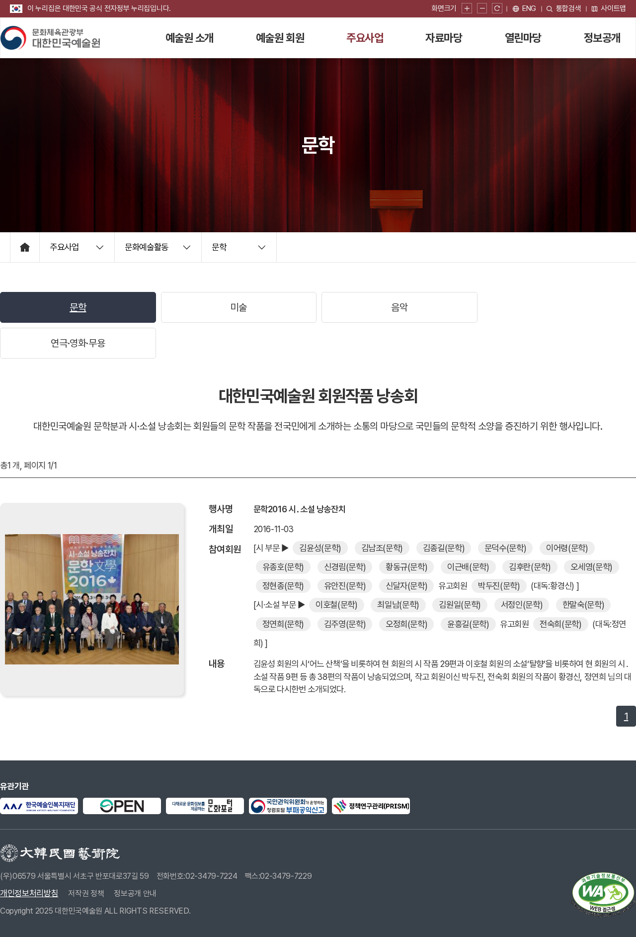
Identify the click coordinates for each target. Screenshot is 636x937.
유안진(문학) (345, 585)
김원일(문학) (460, 604)
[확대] (467, 8)
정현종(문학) (283, 585)
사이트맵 (613, 8)
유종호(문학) (283, 567)
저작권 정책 (86, 893)
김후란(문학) (530, 567)
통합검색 (568, 8)
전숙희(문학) (561, 624)
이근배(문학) (468, 567)
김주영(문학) (345, 624)
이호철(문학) (337, 604)
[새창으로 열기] (39, 806)
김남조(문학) (382, 548)
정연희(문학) (283, 624)
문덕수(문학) (505, 548)
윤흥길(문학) (468, 624)
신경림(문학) (345, 567)
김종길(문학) (444, 548)
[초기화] (497, 8)
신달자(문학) (407, 585)
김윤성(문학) (320, 548)
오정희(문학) (407, 624)
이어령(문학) (567, 548)
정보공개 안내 (135, 893)
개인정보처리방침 (29, 893)
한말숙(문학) (583, 604)
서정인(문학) (522, 604)
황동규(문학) (407, 567)
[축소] (482, 8)
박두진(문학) (499, 585)
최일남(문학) (398, 604)
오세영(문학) (591, 567)
